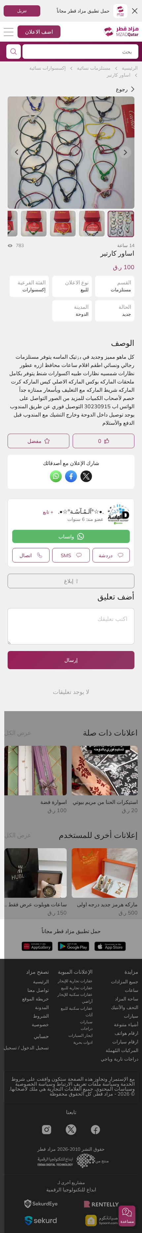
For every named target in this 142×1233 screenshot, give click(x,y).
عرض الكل (17, 732)
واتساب (66, 536)
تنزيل (22, 10)
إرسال (71, 660)
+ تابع (48, 512)
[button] (127, 1216)
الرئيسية (130, 68)
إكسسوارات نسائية (47, 68)
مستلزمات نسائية (94, 68)
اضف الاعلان (39, 31)
